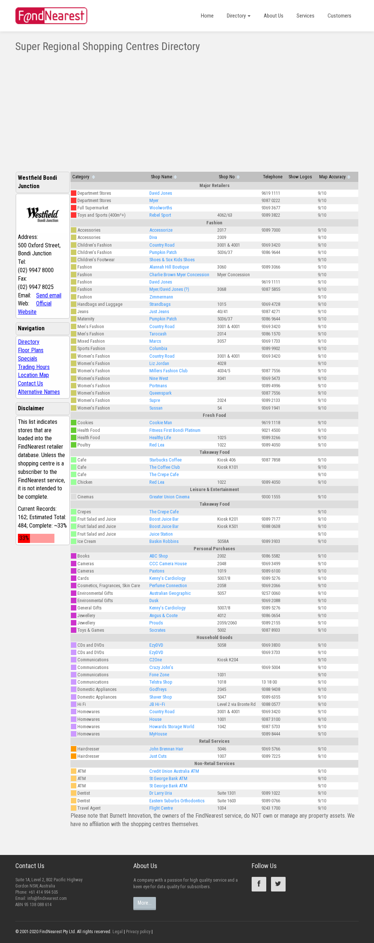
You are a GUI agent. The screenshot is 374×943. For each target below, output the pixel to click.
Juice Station (161, 534)
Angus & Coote (163, 615)
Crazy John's (161, 667)
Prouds (156, 623)
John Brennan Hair (166, 749)
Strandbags (160, 304)
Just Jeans (159, 311)
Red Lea (156, 445)
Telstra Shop (160, 682)
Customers (339, 15)
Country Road (162, 245)
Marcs (155, 341)
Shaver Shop (160, 697)
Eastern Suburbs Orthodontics (177, 800)
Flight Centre (161, 808)
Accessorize (160, 230)
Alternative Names (39, 391)
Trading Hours (34, 367)
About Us (273, 15)
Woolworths (160, 207)
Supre (154, 400)
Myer (154, 200)
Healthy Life (160, 437)
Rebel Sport (160, 215)
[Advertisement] (187, 107)
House (155, 719)
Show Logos (300, 176)
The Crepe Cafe (164, 474)
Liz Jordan (159, 363)
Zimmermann (161, 297)
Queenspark (160, 393)
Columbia (158, 348)
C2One (155, 659)
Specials (27, 358)
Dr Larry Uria (160, 793)
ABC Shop (158, 556)
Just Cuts (158, 756)
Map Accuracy (332, 176)
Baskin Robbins (164, 541)
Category (81, 176)
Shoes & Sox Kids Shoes (172, 259)
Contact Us (30, 383)
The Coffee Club (164, 467)
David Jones (160, 193)
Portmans (158, 385)
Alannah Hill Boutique (169, 267)
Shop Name (161, 176)
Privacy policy (138, 931)
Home (207, 15)
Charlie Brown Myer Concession (179, 274)
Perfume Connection (168, 585)
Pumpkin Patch (163, 252)
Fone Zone (159, 674)
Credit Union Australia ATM (174, 771)
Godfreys (158, 689)
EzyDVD (156, 645)
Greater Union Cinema (169, 496)
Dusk (154, 600)
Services (305, 15)
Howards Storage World (171, 726)
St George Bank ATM (168, 778)
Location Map (33, 375)
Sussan (156, 408)
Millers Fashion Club (168, 370)
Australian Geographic (170, 593)
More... (145, 903)
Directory (237, 15)
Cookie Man (160, 422)
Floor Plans (30, 350)
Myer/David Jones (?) (169, 289)
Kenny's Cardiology (167, 578)
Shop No (227, 176)
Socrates (157, 630)
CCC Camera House (168, 563)
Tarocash (158, 333)
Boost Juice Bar (164, 519)
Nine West (158, 378)
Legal (117, 931)
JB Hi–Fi (157, 704)
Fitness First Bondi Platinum (175, 430)
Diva (153, 237)
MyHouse (158, 734)
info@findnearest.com (47, 898)
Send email (48, 295)
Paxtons (156, 571)
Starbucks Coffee (165, 460)
